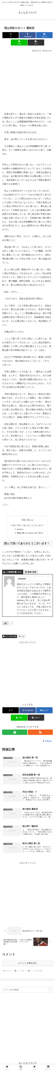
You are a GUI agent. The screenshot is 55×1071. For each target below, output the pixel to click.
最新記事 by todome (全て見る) (30, 533)
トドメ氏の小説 (10, 636)
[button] (36, 42)
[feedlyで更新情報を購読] (14, 732)
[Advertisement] (27, 81)
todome (20, 529)
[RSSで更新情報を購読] (40, 732)
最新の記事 (32, 572)
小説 (22, 636)
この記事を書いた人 (13, 572)
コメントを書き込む (27, 963)
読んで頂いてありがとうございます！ (28, 525)
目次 (24, 520)
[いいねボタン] (5, 623)
